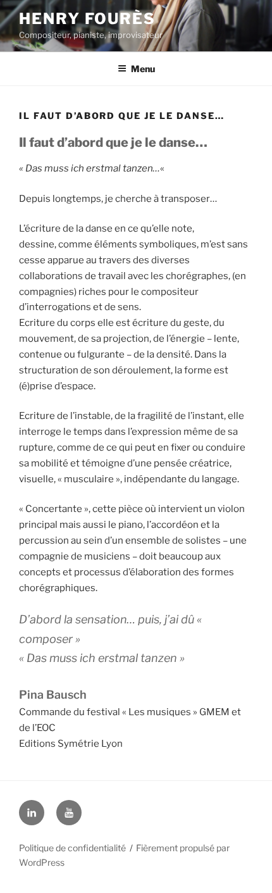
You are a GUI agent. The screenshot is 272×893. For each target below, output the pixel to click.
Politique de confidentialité (72, 847)
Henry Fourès (87, 18)
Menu (143, 68)
